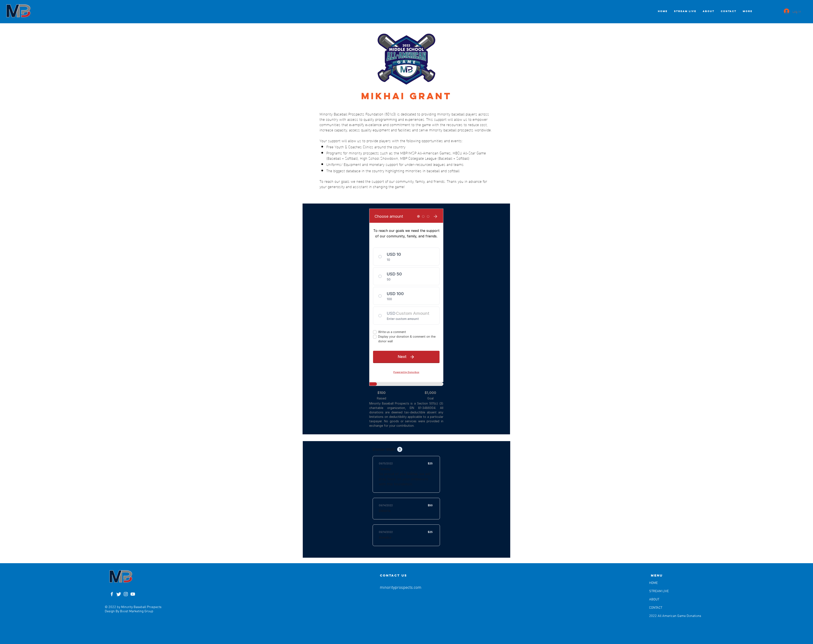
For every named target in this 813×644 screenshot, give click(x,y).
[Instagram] (126, 594)
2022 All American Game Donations (660, 616)
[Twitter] (119, 594)
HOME (653, 583)
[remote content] (406, 319)
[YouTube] (133, 594)
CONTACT (655, 608)
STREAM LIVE (659, 591)
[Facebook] (112, 594)
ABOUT (654, 599)
